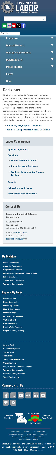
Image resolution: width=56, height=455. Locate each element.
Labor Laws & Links (16, 434)
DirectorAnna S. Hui (47, 416)
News (9, 81)
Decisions (13, 155)
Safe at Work (8, 345)
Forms (9, 74)
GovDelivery (6, 402)
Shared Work (8, 352)
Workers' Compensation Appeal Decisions (28, 130)
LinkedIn (36, 395)
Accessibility (15, 431)
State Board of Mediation (13, 280)
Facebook (6, 395)
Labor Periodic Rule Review (28, 439)
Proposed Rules (38, 437)
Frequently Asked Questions (22, 193)
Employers (12, 38)
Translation (25, 437)
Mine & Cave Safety (11, 309)
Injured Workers (15, 45)
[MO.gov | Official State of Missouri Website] (21, 418)
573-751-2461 (20, 232)
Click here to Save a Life (35, 418)
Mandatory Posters (11, 306)
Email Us (43, 395)
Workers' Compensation (13, 284)
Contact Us (43, 434)
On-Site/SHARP (9, 320)
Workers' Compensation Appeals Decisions (27, 173)
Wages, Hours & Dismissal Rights (17, 367)
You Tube (21, 395)
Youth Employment (11, 377)
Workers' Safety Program (14, 374)
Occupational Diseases (13, 316)
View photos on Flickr (9, 25)
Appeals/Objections (18, 149)
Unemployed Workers (18, 52)
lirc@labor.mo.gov (15, 239)
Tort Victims (8, 356)
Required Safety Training (13, 331)
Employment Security (12, 270)
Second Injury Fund (11, 349)
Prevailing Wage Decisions (24, 166)
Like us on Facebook (23, 25)
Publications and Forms (20, 188)
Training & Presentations (13, 359)
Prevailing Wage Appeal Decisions (24, 125)
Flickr (28, 395)
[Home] (20, 14)
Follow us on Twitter (18, 25)
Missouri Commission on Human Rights (20, 273)
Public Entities (14, 66)
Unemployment (9, 363)
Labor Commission (11, 263)
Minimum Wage (9, 313)
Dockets (12, 182)
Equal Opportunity (11, 302)
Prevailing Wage (10, 323)
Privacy (27, 431)
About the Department (12, 266)
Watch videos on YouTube (13, 25)
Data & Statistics (39, 431)
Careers (15, 437)
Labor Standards (10, 277)
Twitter (13, 395)
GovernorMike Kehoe (9, 416)
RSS (13, 402)
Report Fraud (31, 434)
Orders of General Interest (24, 160)
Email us (4, 25)
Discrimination (14, 59)
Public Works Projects (12, 327)
